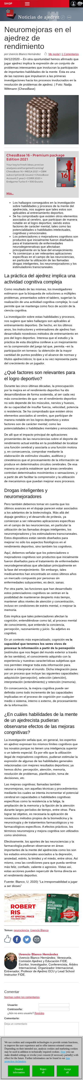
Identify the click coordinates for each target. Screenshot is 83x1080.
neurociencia (21, 930)
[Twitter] (27, 939)
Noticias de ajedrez (39, 17)
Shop (8, 3)
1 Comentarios (70, 54)
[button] (27, 3)
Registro (39, 1013)
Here (63, 1051)
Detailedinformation (19, 1071)
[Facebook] (17, 939)
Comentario (11, 1018)
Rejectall (43, 1071)
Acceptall (67, 1071)
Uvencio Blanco (39, 930)
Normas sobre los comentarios (22, 997)
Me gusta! (54, 54)
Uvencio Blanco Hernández (38, 954)
